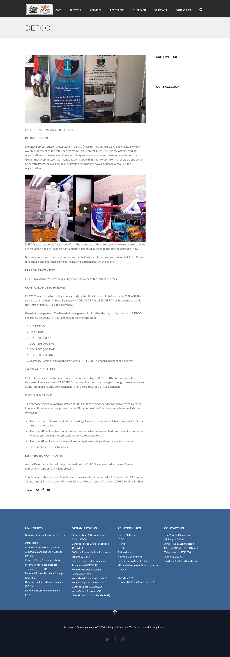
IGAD (121, 539)
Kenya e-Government (130, 556)
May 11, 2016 (35, 130)
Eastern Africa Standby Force (134, 560)
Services (96, 10)
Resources (117, 10)
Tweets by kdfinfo (166, 65)
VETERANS (161, 10)
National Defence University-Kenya (45, 535)
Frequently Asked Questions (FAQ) (137, 581)
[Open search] (201, 9)
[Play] (85, 208)
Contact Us (183, 10)
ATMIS (122, 543)
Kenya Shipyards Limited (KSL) (88, 582)
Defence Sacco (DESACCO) (87, 586)
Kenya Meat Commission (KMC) (89, 578)
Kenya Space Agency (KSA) (87, 591)
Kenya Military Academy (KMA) (42, 560)
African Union (125, 552)
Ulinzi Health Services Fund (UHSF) (91, 595)
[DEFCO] (85, 89)
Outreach (139, 10)
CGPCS (122, 547)
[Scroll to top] (115, 612)
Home (57, 10)
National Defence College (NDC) (43, 547)
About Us (76, 10)
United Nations (126, 535)
